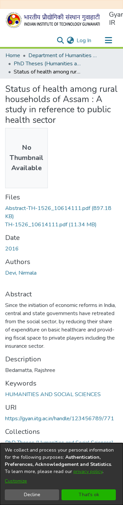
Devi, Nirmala (21, 273)
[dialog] (61, 474)
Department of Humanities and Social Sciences (62, 55)
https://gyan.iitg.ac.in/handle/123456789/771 (59, 418)
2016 (12, 249)
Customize (16, 481)
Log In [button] (84, 40)
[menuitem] (70, 40)
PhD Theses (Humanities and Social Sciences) (48, 63)
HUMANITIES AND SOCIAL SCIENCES (53, 394)
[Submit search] (60, 40)
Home (12, 55)
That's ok (89, 494)
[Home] (54, 20)
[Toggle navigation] (108, 40)
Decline (32, 494)
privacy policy (87, 471)
